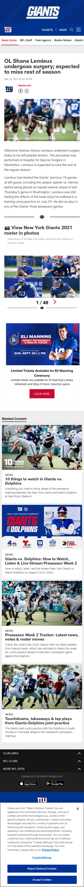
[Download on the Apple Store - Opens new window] (28, 784)
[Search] (71, 29)
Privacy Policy (50, 849)
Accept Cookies (42, 879)
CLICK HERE (42, 393)
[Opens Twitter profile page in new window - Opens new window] (26, 91)
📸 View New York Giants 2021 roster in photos (38, 230)
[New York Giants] (42, 801)
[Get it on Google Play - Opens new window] (55, 785)
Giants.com (24, 85)
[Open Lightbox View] (42, 283)
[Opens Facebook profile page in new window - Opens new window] (20, 91)
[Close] (77, 808)
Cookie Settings (42, 857)
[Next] (54, 302)
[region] (42, 844)
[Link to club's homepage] (8, 28)
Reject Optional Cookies (42, 868)
